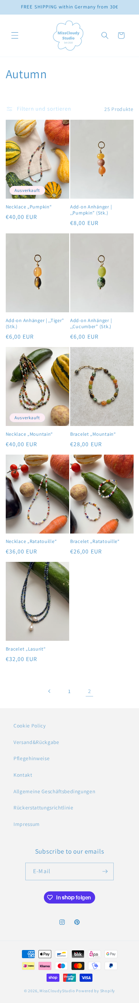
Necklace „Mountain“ (29, 434)
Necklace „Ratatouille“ (31, 541)
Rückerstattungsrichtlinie (43, 807)
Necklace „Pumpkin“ (29, 207)
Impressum (26, 824)
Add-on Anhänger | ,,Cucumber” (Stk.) (91, 323)
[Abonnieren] (105, 871)
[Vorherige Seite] (49, 691)
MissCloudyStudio (57, 990)
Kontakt (22, 774)
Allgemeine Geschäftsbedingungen (54, 791)
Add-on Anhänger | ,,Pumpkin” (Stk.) (91, 210)
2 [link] (89, 691)
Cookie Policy (29, 725)
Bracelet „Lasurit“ (26, 649)
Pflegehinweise (31, 758)
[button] (15, 35)
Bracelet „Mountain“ (93, 434)
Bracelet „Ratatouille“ (95, 541)
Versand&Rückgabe (36, 742)
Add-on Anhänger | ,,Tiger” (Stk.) (35, 323)
